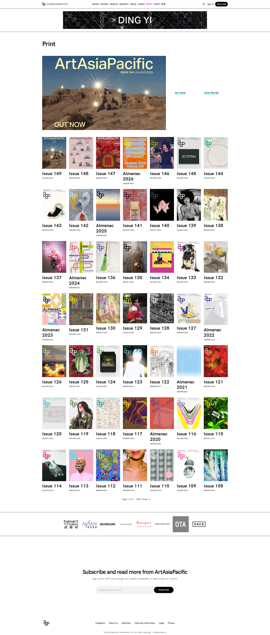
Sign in (210, 4)
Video (141, 4)
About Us (113, 623)
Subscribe (221, 4)
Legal (161, 623)
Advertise (126, 623)
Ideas (133, 4)
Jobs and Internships (145, 623)
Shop (157, 4)
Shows (104, 4)
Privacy (171, 623)
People (114, 4)
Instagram (100, 623)
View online (211, 92)
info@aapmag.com (159, 632)
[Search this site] (204, 4)
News (95, 4)
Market (124, 4)
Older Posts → (143, 499)
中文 (163, 4)
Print (149, 4)
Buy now (180, 92)
